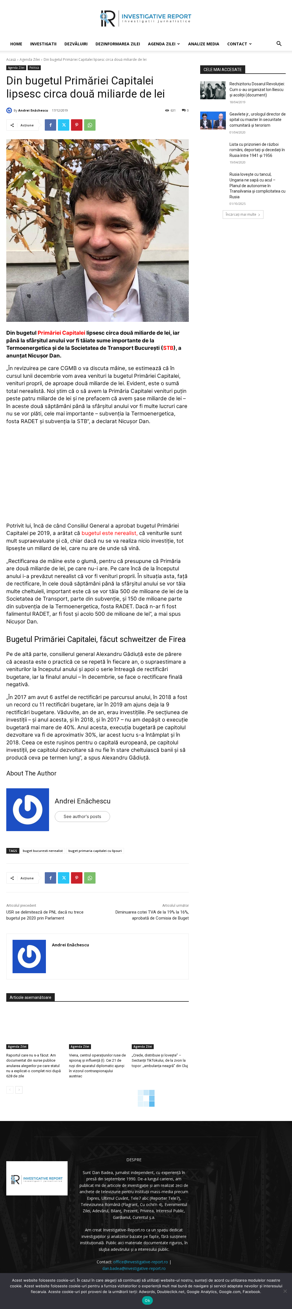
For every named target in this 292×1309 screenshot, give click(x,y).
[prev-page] (9, 1090)
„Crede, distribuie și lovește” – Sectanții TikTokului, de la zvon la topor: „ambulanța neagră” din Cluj (160, 1060)
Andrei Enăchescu (33, 110)
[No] (285, 1291)
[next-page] (19, 1090)
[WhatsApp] (90, 125)
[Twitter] (63, 125)
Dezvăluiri (76, 44)
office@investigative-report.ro (140, 1261)
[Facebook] (50, 125)
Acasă (11, 59)
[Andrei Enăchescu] (10, 110)
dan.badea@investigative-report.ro (134, 1268)
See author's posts (82, 816)
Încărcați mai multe (241, 214)
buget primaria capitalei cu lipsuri (95, 851)
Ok (147, 1300)
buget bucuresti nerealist (43, 851)
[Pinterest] (76, 125)
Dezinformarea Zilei (118, 44)
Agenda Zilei (161, 44)
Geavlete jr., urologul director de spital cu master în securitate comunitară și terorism (258, 120)
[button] (279, 44)
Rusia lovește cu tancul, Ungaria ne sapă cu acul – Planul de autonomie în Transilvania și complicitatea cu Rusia (257, 185)
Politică (34, 68)
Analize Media (203, 44)
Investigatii (43, 44)
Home (16, 44)
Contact (237, 44)
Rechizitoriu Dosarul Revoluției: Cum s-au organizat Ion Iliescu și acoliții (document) (257, 89)
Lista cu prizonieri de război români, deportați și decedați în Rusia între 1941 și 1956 (257, 150)
